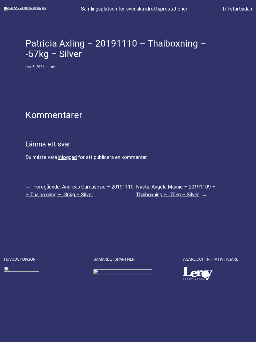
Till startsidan (237, 9)
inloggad (67, 157)
